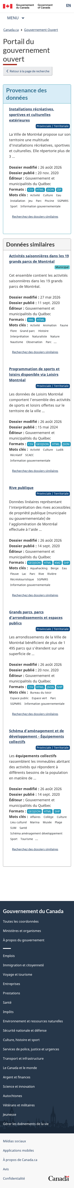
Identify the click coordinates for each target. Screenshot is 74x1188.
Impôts (8, 1012)
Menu (17, 17)
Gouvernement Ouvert (41, 30)
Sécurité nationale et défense (25, 1030)
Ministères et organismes (22, 931)
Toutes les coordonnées (21, 921)
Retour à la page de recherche (29, 71)
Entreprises (11, 984)
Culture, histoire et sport (21, 1040)
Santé (7, 1002)
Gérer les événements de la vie (26, 1124)
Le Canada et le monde (20, 1068)
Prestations (11, 993)
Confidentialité (14, 1178)
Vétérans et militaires (19, 1105)
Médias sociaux (14, 1141)
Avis (6, 1169)
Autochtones (12, 1096)
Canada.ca (11, 30)
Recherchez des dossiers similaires (35, 216)
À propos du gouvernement (23, 940)
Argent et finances (16, 1077)
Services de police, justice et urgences (31, 1049)
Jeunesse (9, 1114)
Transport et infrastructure (23, 1058)
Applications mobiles (18, 1150)
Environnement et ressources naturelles (33, 1021)
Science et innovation (19, 1086)
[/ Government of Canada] (27, 6)
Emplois (9, 956)
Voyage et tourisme (17, 974)
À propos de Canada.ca (20, 1160)
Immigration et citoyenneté (23, 965)
